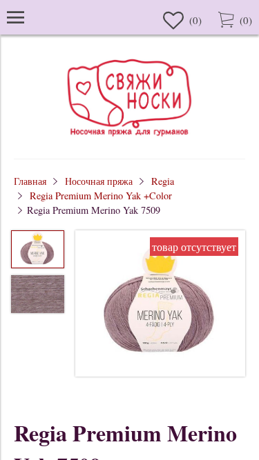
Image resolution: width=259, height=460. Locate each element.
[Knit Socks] (129, 138)
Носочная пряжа (99, 181)
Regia (162, 181)
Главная (30, 181)
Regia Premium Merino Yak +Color (101, 195)
